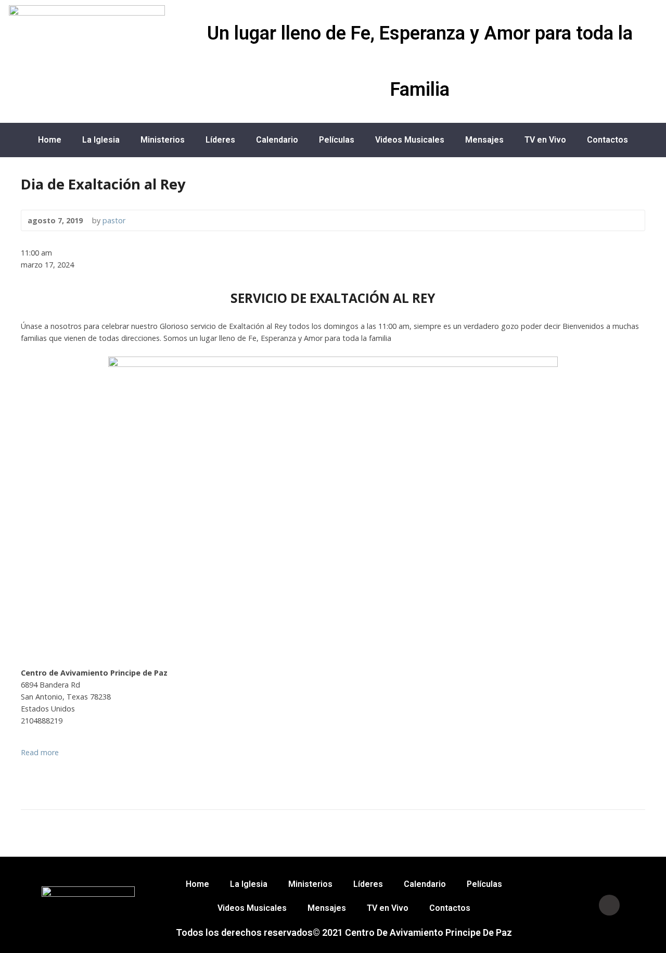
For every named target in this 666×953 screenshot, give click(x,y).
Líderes (220, 140)
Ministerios (162, 140)
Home (49, 140)
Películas (336, 140)
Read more (40, 752)
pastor (114, 220)
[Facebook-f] (567, 905)
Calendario (277, 140)
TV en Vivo (545, 140)
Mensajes (484, 140)
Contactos (607, 140)
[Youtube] (609, 905)
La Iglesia (101, 140)
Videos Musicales (409, 140)
